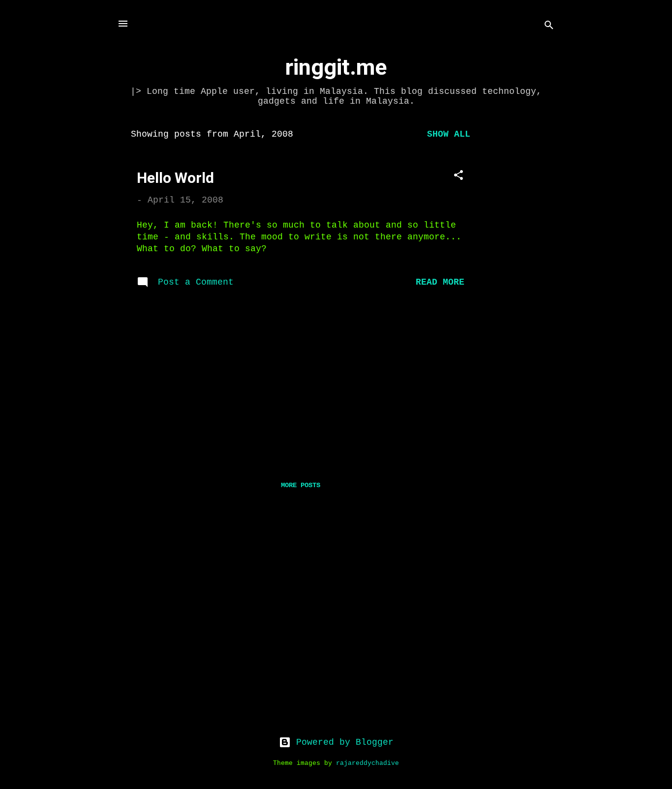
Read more (440, 282)
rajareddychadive (367, 763)
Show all (448, 134)
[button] (458, 176)
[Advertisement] (523, 269)
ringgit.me (336, 67)
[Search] (549, 27)
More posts (300, 485)
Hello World (175, 177)
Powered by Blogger (342, 742)
